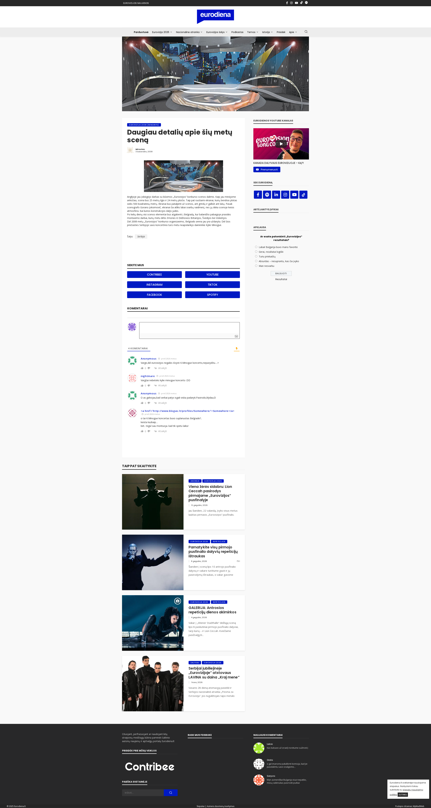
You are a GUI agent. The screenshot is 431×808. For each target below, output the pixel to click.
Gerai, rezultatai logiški (271, 251)
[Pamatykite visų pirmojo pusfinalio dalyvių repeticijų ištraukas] (153, 562)
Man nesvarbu (266, 265)
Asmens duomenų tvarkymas (220, 806)
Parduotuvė (141, 32)
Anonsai (195, 481)
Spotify (212, 295)
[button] (281, 162)
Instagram (154, 285)
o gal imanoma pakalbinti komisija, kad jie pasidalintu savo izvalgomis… (287, 765)
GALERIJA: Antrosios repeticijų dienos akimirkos (212, 610)
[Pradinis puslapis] (215, 17)
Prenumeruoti (269, 169)
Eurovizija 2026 (160, 32)
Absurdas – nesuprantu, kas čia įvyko (279, 261)
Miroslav (140, 149)
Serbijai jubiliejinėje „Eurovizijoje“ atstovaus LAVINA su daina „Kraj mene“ (214, 672)
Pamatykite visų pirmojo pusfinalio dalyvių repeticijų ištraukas (213, 551)
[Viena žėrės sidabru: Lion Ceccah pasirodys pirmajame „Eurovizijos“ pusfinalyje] (153, 502)
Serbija (141, 236)
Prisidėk (281, 32)
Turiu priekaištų (267, 256)
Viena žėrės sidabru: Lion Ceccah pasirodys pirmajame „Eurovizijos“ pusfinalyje (210, 493)
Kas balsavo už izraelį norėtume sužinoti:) (287, 747)
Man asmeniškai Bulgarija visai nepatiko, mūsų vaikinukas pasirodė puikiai (287, 781)
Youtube (212, 275)
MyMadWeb (418, 806)
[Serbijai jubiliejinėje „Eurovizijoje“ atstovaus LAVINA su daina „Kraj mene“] (153, 683)
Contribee (154, 275)
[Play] (281, 144)
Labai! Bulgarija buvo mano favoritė (278, 247)
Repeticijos (219, 541)
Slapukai (201, 806)
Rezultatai (281, 279)
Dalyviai (195, 662)
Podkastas (237, 32)
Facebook (154, 295)
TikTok (213, 285)
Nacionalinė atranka (188, 32)
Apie (291, 32)
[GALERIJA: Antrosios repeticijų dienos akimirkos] (153, 623)
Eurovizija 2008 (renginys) (144, 124)
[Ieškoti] (306, 31)
